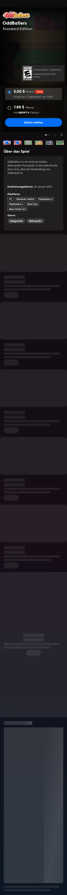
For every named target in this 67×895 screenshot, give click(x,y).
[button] (7, 142)
